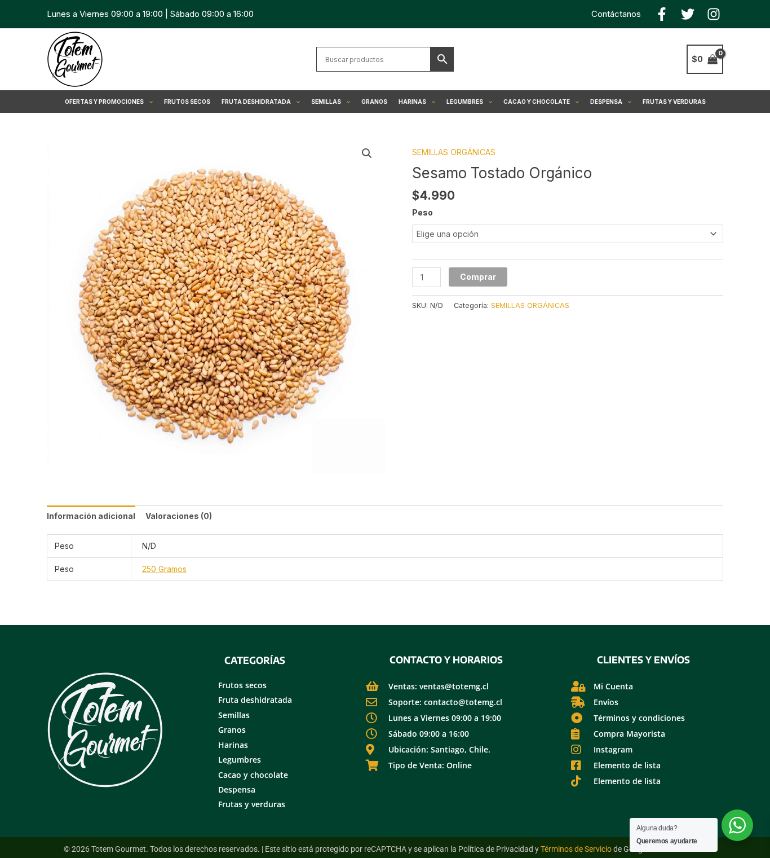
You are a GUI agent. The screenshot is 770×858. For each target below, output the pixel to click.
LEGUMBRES (464, 101)
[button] (148, 101)
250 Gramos (164, 569)
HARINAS (412, 101)
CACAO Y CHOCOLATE (536, 101)
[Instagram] (713, 14)
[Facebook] (661, 14)
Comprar (478, 276)
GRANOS (374, 101)
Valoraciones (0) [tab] (178, 516)
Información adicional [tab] (91, 516)
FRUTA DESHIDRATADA (256, 101)
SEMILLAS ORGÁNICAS (453, 152)
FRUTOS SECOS (187, 101)
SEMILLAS (326, 101)
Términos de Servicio (576, 848)
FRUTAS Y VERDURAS (674, 101)
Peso (422, 212)
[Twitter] (687, 14)
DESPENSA (606, 101)
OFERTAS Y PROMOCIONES (104, 101)
